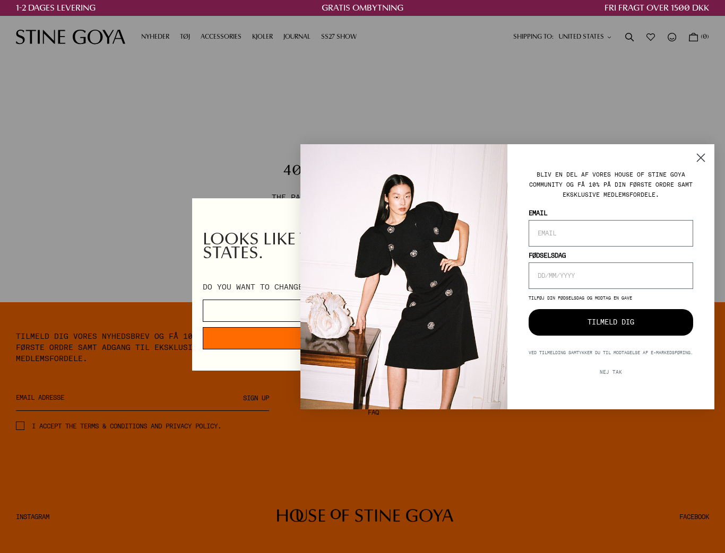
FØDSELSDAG (547, 255)
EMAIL (538, 212)
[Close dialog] (701, 157)
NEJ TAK (611, 371)
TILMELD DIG (611, 322)
